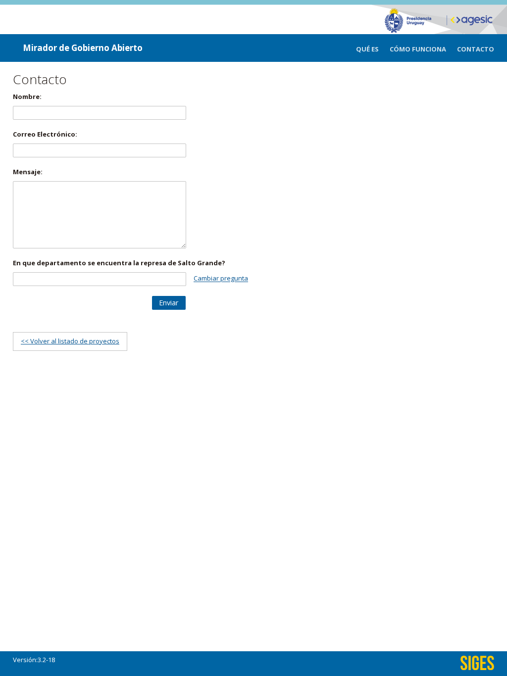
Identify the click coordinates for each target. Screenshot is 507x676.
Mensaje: (28, 171)
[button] (169, 303)
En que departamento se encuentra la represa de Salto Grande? (119, 262)
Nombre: (27, 96)
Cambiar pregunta (221, 278)
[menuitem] (373, 49)
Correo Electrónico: (45, 134)
